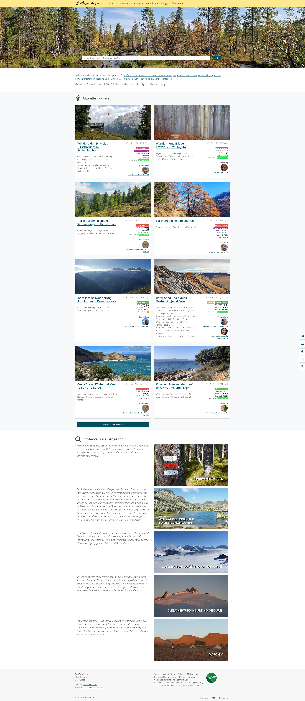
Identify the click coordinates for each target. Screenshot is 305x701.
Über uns (176, 3)
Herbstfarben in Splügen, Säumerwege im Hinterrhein (96, 222)
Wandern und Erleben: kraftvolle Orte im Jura (171, 145)
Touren (110, 3)
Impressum (204, 698)
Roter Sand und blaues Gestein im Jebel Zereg (171, 299)
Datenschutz (223, 698)
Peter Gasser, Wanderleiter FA (138, 175)
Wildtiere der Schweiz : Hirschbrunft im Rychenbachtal (92, 146)
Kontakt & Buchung (156, 3)
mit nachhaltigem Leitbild (142, 84)
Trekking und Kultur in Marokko (111, 78)
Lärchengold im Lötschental (175, 221)
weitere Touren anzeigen (113, 424)
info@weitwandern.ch (93, 687)
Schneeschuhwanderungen (162, 75)
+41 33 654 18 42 (90, 684)
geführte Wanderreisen (135, 75)
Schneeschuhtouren (187, 75)
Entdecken (123, 3)
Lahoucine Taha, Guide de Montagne (215, 326)
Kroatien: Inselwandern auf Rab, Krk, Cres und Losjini (174, 386)
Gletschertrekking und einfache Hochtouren (150, 78)
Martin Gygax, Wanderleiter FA (217, 413)
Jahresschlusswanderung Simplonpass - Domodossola (96, 299)
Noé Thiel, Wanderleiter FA (218, 172)
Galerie (137, 3)
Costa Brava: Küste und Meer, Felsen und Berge (97, 386)
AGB (213, 698)
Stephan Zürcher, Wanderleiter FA (137, 326)
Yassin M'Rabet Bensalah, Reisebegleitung (219, 337)
